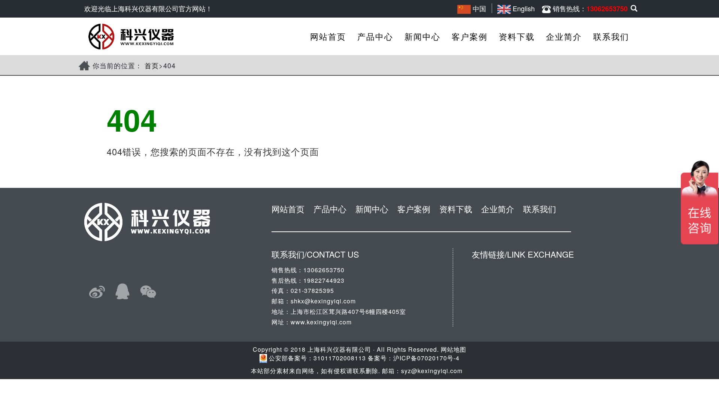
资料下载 (517, 36)
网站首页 (328, 36)
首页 (152, 65)
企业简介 (564, 36)
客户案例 (470, 36)
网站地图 (453, 349)
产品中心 (375, 36)
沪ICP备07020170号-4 (426, 358)
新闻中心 (422, 36)
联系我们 (611, 36)
